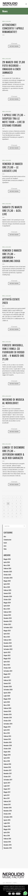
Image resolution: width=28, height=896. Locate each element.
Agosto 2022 (7, 652)
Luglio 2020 (7, 696)
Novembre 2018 (8, 745)
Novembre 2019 (8, 717)
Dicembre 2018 (8, 742)
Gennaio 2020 (7, 711)
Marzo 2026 (7, 565)
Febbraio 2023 (7, 640)
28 (16, 513)
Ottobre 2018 (7, 749)
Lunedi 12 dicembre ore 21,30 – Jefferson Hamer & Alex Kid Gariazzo (13, 453)
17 (12, 507)
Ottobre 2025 (7, 575)
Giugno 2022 (7, 655)
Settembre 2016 (8, 817)
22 (12, 510)
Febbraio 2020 (7, 708)
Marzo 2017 (7, 798)
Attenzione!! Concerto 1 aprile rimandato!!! (13, 28)
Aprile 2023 (7, 634)
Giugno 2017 (7, 789)
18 (16, 507)
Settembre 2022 (8, 649)
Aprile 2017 (7, 795)
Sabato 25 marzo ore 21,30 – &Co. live (12, 210)
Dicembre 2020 (8, 686)
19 (20, 507)
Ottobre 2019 (7, 721)
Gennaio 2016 (7, 842)
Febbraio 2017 (7, 801)
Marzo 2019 (7, 733)
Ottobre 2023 (7, 624)
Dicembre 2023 (8, 618)
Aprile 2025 (7, 584)
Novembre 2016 (8, 811)
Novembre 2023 (8, 621)
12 (12, 504)
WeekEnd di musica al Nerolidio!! (13, 401)
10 (4, 504)
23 (16, 510)
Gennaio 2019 (7, 739)
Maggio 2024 (7, 603)
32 (12, 517)
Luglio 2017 (7, 786)
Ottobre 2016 (7, 814)
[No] (26, 890)
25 (4, 513)
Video (5, 549)
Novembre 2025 (8, 572)
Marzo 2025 (7, 587)
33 (16, 517)
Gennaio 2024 (7, 615)
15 (4, 507)
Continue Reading (14, 46)
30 (4, 517)
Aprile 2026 (7, 562)
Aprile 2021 (7, 677)
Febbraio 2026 (7, 568)
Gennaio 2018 (7, 767)
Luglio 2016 (7, 823)
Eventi (5, 543)
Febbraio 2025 (7, 590)
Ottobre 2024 (7, 599)
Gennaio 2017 (7, 804)
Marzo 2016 (7, 836)
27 (12, 513)
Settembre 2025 (8, 578)
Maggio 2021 (7, 674)
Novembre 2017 (8, 773)
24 (20, 510)
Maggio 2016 (7, 829)
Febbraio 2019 (7, 736)
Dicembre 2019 (8, 714)
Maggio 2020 (7, 699)
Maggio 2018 (7, 755)
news (3, 21)
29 (20, 513)
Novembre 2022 (8, 646)
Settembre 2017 (8, 780)
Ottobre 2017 (7, 776)
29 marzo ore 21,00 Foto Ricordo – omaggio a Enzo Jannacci (13, 67)
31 (8, 517)
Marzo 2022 (7, 665)
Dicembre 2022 (8, 643)
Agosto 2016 (7, 820)
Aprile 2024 (7, 606)
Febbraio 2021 (7, 680)
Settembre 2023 (8, 627)
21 (8, 510)
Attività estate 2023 (11, 301)
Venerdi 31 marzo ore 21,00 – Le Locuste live (12, 167)
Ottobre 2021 (7, 668)
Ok (9, 893)
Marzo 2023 (7, 637)
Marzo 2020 (7, 705)
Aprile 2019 (7, 730)
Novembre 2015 (8, 848)
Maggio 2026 (7, 559)
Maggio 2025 (7, 581)
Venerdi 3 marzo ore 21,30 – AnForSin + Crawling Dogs (12, 256)
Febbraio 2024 (7, 612)
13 (16, 504)
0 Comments (14, 43)
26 (8, 513)
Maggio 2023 (7, 631)
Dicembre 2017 (7, 770)
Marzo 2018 (7, 761)
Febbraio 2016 (7, 839)
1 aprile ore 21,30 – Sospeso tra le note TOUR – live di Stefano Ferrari (13, 120)
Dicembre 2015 (8, 845)
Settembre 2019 (8, 724)
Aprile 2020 (7, 702)
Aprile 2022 (7, 662)
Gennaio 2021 (7, 683)
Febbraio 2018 (7, 764)
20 (4, 510)
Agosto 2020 (7, 693)
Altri (5, 537)
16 (8, 507)
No (13, 893)
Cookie (18, 893)
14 (20, 504)
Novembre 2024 (8, 596)
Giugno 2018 (7, 752)
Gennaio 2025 (7, 593)
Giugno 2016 (7, 826)
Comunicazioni (7, 540)
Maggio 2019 (7, 727)
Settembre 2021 (8, 671)
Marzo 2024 (7, 609)
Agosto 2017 (7, 783)
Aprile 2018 (7, 758)
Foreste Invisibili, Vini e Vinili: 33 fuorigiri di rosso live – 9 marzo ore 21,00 (13, 352)
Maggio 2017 (7, 792)
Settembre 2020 (8, 690)
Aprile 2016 (7, 832)
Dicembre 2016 (8, 808)
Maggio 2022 (7, 658)
